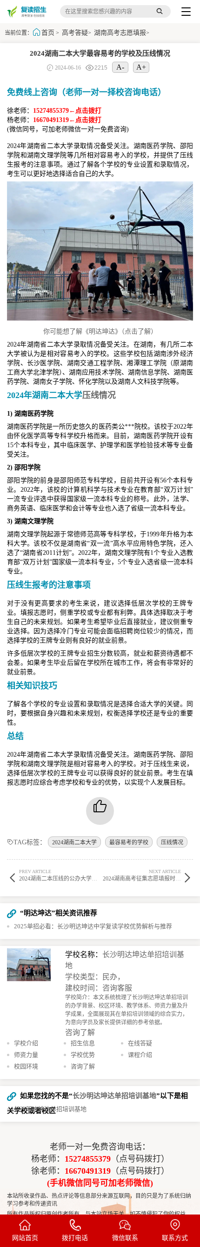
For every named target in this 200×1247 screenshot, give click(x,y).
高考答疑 (75, 32)
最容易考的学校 (128, 842)
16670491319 (88, 1171)
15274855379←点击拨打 (67, 110)
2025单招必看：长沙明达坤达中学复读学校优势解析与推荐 (93, 926)
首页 (47, 32)
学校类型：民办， (95, 977)
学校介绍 (26, 1043)
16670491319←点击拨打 (67, 119)
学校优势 (83, 1054)
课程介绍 (140, 1054)
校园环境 (26, 1066)
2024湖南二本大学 (74, 842)
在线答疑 (140, 1043)
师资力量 (26, 1054)
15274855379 (88, 1158)
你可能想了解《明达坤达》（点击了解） (100, 331)
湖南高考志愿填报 (120, 32)
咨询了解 (80, 1032)
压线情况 (172, 842)
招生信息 (83, 1043)
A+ (141, 67)
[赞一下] (100, 811)
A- (120, 67)
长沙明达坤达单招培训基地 (114, 1095)
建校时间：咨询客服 (98, 988)
